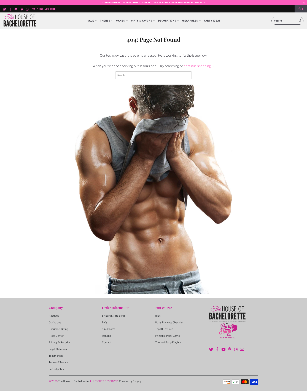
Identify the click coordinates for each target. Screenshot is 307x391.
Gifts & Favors (141, 20)
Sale (91, 20)
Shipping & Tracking (113, 315)
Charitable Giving (58, 328)
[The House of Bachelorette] (20, 20)
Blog (157, 315)
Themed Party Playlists (168, 342)
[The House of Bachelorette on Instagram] (27, 8)
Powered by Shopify (130, 381)
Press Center (56, 335)
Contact (106, 342)
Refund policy (56, 369)
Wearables (190, 20)
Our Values (55, 322)
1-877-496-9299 (46, 8)
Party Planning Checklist (169, 322)
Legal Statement (58, 349)
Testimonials (56, 355)
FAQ (104, 322)
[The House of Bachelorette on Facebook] (10, 8)
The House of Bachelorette (73, 381)
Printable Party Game (167, 335)
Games (121, 20)
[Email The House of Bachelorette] (33, 8)
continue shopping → (199, 66)
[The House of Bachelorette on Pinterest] (21, 8)
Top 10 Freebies (164, 328)
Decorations (167, 20)
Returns (106, 335)
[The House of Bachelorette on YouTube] (15, 8)
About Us (54, 315)
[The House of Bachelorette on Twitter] (4, 8)
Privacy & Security (59, 342)
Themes (105, 20)
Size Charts (108, 328)
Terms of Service (58, 362)
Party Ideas (212, 20)
